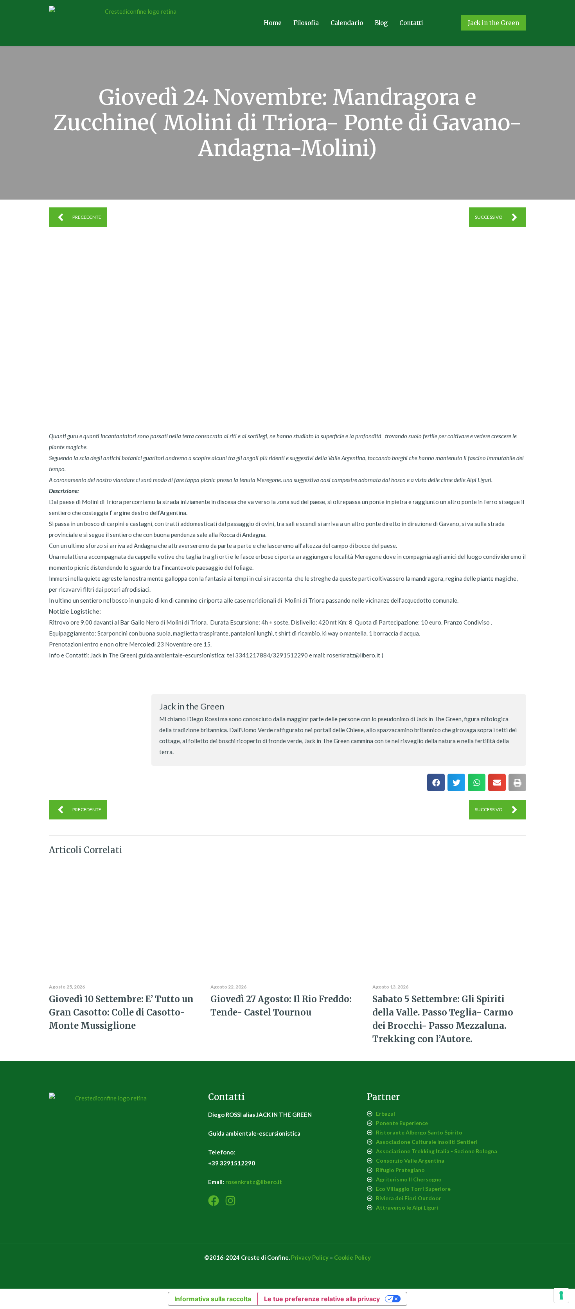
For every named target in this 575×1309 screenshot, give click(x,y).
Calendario (347, 23)
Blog (381, 23)
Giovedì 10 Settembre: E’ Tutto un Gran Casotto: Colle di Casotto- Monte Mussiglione (121, 1012)
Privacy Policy (310, 1257)
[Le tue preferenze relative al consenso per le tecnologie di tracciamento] (561, 1295)
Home (273, 23)
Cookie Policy (352, 1257)
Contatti (411, 23)
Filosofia (306, 23)
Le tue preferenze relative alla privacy (322, 1299)
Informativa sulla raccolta (212, 1299)
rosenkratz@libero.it (253, 1181)
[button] (436, 782)
